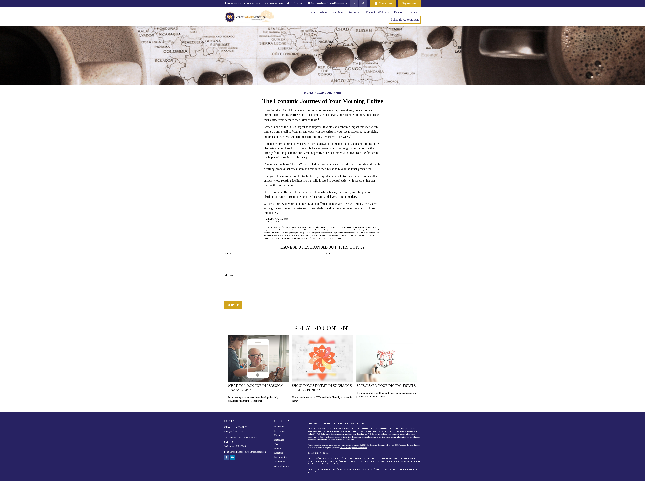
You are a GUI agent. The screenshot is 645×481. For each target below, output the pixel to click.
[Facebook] (363, 3)
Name (227, 253)
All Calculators (281, 466)
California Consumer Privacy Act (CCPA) (385, 445)
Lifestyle (278, 453)
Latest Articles (281, 457)
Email (327, 253)
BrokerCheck (361, 423)
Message (229, 275)
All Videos (279, 461)
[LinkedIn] (354, 3)
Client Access (385, 3)
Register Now (409, 3)
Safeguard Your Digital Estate (386, 386)
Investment (279, 431)
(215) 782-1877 (297, 3)
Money (277, 448)
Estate (277, 435)
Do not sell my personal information (353, 448)
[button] (311, 12)
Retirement (279, 426)
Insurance (279, 440)
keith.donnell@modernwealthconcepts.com (329, 3)
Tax (276, 444)
